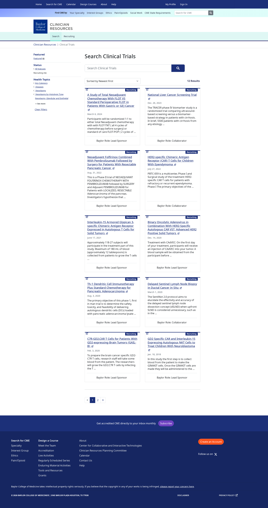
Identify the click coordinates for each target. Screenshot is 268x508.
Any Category (41, 83)
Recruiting (69, 36)
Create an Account (211, 441)
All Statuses (40, 68)
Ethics (109, 12)
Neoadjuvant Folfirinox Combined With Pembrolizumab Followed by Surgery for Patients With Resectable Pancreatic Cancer (111, 162)
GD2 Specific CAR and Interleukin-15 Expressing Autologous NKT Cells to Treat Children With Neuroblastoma (171, 344)
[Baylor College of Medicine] (54, 27)
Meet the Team (47, 445)
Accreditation (46, 450)
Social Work (136, 12)
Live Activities (46, 455)
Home (39, 4)
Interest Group (20, 450)
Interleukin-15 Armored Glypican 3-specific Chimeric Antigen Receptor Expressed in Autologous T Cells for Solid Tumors (110, 227)
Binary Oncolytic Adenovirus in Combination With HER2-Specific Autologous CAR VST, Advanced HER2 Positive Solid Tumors (172, 227)
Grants (42, 475)
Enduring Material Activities (54, 465)
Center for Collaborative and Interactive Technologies (110, 445)
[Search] (178, 68)
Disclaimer (183, 495)
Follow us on (206, 454)
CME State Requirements (158, 12)
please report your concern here (177, 486)
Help (113, 4)
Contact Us (85, 460)
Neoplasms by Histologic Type (49, 94)
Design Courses (88, 4)
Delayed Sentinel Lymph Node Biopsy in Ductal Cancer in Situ (172, 285)
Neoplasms (40, 90)
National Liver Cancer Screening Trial (172, 96)
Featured (39, 58)
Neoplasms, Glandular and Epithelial (51, 98)
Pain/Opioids (121, 12)
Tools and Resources (50, 470)
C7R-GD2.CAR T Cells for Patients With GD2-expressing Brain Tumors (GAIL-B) (112, 342)
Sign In (184, 4)
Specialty (16, 445)
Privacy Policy (226, 495)
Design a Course (48, 440)
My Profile (170, 4)
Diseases (39, 86)
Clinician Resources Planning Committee (103, 450)
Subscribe (166, 423)
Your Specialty (77, 12)
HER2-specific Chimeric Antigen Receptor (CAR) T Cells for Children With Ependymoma (170, 160)
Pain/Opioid (18, 460)
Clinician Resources (45, 44)
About (104, 4)
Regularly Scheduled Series (54, 460)
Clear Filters (41, 109)
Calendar (71, 4)
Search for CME (54, 4)
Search (56, 38)
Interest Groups (95, 12)
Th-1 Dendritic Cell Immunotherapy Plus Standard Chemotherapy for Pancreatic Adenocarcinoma (110, 287)
